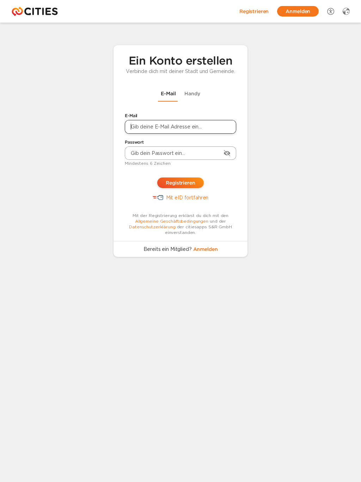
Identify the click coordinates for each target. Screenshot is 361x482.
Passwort (134, 142)
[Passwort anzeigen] (227, 153)
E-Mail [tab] (168, 93)
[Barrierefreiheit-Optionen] (330, 11)
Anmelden (205, 249)
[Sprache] (346, 11)
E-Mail (131, 115)
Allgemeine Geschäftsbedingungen (171, 221)
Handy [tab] (192, 93)
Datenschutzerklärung (152, 226)
